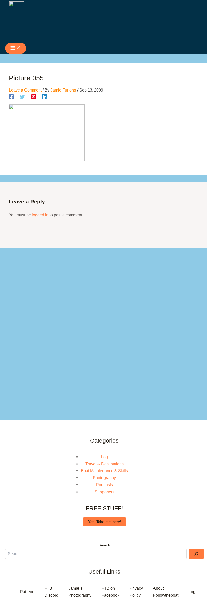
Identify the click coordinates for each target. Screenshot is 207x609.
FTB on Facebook (110, 591)
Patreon (27, 591)
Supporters (104, 492)
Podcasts (104, 484)
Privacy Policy (136, 591)
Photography (104, 477)
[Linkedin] (44, 97)
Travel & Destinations (104, 464)
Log (104, 456)
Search (104, 545)
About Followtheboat (165, 591)
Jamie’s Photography (79, 591)
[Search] (196, 554)
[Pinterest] (33, 97)
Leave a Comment (25, 90)
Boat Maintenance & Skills (104, 470)
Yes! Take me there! (104, 522)
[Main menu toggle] (15, 48)
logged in (40, 214)
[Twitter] (22, 97)
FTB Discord (51, 591)
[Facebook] (11, 97)
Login (194, 591)
